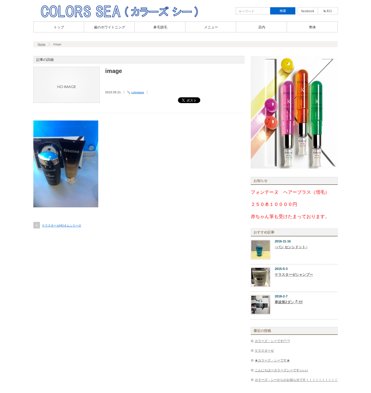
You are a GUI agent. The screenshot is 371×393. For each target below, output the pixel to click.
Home (42, 44)
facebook (308, 10)
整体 (312, 27)
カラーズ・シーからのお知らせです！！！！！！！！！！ (296, 379)
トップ (59, 27)
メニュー (211, 27)
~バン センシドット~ (291, 247)
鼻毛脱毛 (160, 27)
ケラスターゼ (264, 350)
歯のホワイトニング (109, 27)
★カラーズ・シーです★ (272, 360)
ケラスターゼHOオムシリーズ (61, 225)
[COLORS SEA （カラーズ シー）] (119, 17)
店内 (261, 27)
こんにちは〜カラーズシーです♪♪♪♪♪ (281, 370)
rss (328, 10)
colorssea (137, 92)
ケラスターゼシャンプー (294, 275)
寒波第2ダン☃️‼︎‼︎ (289, 302)
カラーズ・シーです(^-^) (272, 341)
